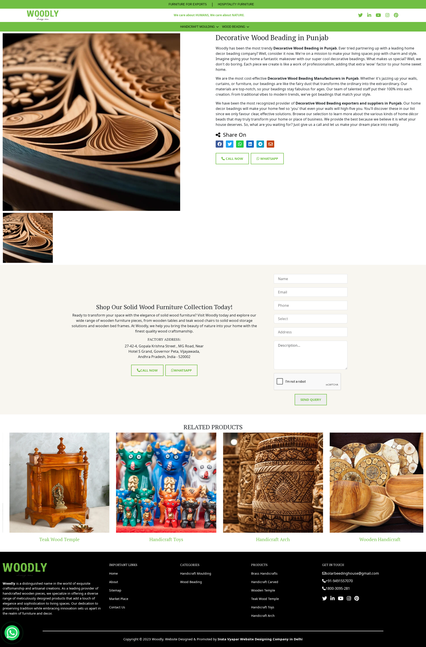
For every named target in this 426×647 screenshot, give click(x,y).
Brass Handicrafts (264, 573)
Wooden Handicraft (333, 539)
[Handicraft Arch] (227, 483)
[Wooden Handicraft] (334, 483)
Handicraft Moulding (197, 26)
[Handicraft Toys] (120, 483)
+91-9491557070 (339, 580)
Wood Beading (233, 26)
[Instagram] (388, 15)
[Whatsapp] (12, 632)
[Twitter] (361, 15)
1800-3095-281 (338, 588)
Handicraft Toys (120, 539)
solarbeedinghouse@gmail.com (352, 573)
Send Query (310, 399)
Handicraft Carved (264, 582)
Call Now (234, 158)
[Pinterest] (397, 15)
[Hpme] (43, 15)
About (113, 582)
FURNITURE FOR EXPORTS (188, 4)
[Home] (25, 569)
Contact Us (117, 607)
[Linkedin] (370, 15)
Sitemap (115, 590)
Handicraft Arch (227, 539)
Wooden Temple (263, 590)
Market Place (118, 599)
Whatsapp (268, 158)
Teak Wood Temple (265, 599)
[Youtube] (379, 15)
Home (113, 573)
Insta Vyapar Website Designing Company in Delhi (260, 639)
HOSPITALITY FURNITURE (236, 4)
